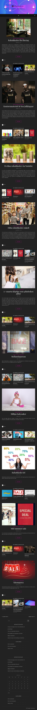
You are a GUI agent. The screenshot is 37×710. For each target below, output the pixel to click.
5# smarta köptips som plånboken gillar (18, 292)
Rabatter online (18, 412)
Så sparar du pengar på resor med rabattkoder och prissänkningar (29, 259)
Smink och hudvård (6, 439)
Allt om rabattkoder (18, 470)
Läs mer (18, 56)
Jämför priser (5, 498)
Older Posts (5, 616)
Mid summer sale (28, 137)
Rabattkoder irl (18, 472)
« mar (9, 692)
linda (4, 124)
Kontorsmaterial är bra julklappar (18, 106)
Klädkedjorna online (17, 439)
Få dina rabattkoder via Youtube (18, 166)
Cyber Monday (28, 606)
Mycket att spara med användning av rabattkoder (17, 74)
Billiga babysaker (18, 414)
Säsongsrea (15, 196)
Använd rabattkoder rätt (18, 496)
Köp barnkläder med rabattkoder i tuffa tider (15, 633)
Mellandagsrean (18, 356)
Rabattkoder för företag (18, 40)
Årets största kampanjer (18, 38)
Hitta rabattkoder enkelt (18, 137)
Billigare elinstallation (11, 635)
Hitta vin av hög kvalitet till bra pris (13, 631)
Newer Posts (31, 616)
